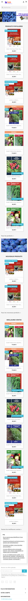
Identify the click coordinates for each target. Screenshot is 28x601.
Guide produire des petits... (14, 176)
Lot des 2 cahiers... (14, 100)
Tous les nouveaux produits (11, 313)
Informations (5, 596)
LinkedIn (15, 582)
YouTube (10, 582)
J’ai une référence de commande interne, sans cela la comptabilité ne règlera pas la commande (13, 550)
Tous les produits (7, 236)
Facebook (2, 582)
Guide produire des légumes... (14, 125)
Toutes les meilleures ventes (11, 529)
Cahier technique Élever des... (14, 49)
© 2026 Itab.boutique (6, 599)
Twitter (6, 582)
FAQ (4, 534)
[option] (14, 17)
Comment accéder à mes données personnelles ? (12, 546)
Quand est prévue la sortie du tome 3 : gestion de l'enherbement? (14, 542)
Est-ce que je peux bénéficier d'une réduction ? (13, 538)
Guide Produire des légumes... (14, 202)
